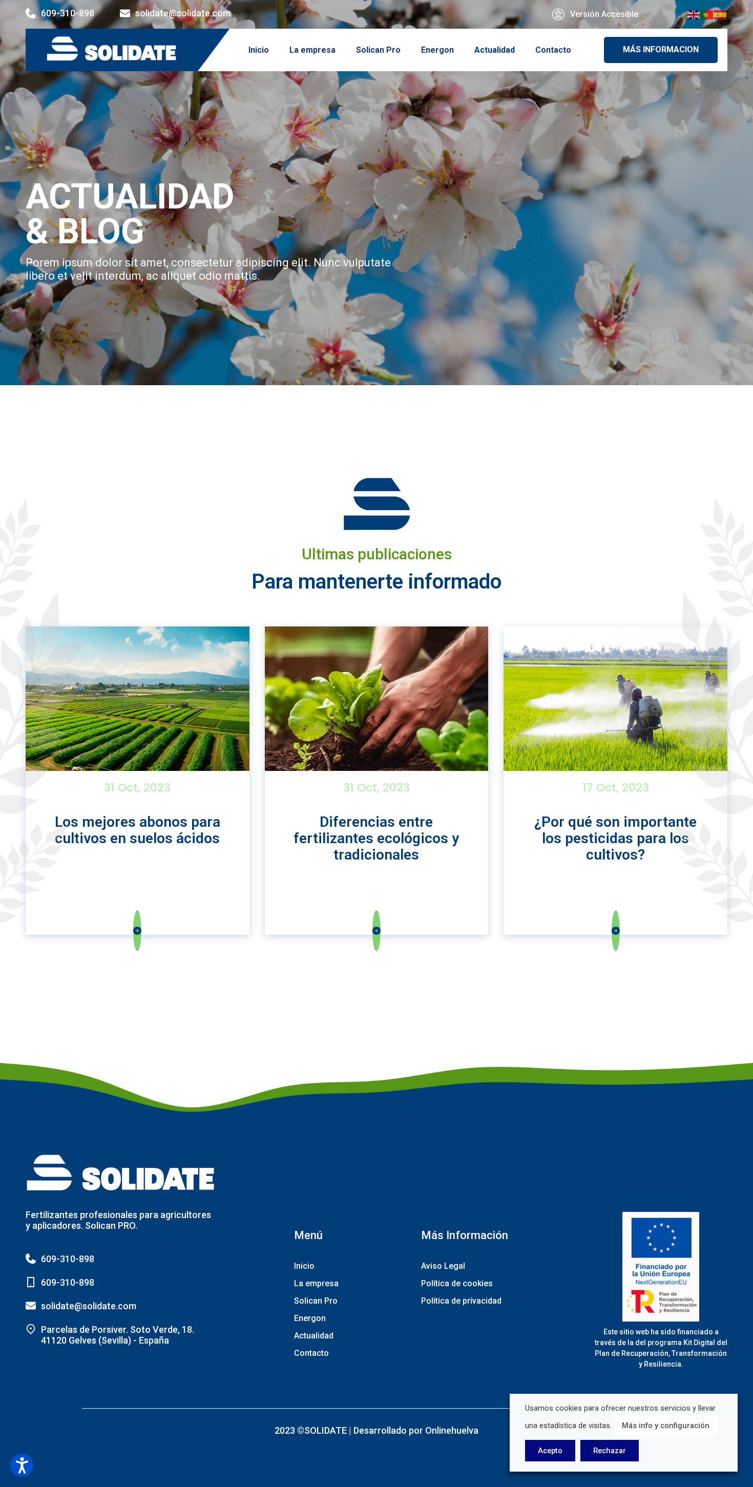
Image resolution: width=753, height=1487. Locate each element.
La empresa (312, 50)
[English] (694, 14)
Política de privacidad (461, 1301)
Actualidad (494, 50)
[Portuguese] (707, 14)
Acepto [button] (550, 1450)
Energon (437, 50)
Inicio (258, 50)
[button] (21, 1465)
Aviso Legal (443, 1266)
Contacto (553, 50)
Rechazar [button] (609, 1450)
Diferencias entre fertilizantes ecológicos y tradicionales (376, 838)
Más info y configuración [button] (665, 1425)
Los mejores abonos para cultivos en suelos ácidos (137, 830)
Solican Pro (378, 50)
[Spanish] (720, 14)
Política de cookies (457, 1283)
